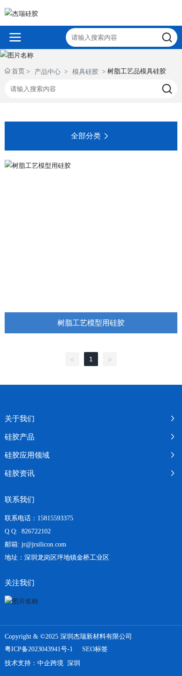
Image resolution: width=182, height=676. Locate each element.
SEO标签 (95, 649)
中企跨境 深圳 (58, 663)
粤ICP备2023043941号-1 (39, 649)
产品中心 (48, 71)
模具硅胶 (85, 71)
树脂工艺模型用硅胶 (91, 322)
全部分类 (86, 136)
